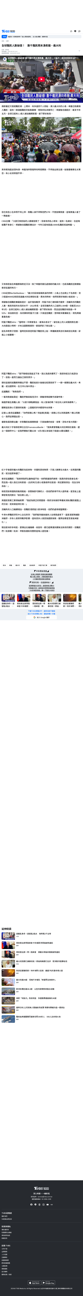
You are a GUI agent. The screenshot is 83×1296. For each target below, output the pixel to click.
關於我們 (4, 1216)
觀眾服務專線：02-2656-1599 (41, 1199)
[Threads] (39, 1205)
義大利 (17, 565)
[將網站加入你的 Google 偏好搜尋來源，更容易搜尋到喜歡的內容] (41, 617)
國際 (7, 41)
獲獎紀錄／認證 (7, 1274)
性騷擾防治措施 (7, 1232)
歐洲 (4, 565)
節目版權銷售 (6, 1263)
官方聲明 (4, 1272)
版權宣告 (4, 1238)
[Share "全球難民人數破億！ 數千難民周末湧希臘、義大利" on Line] (75, 31)
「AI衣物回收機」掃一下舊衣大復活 (41, 590)
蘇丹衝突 (53, 565)
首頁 (3, 41)
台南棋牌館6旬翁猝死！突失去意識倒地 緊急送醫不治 (25, 37)
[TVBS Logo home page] (8, 31)
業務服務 (4, 1269)
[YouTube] (48, 1205)
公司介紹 (4, 1249)
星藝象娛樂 (5, 1260)
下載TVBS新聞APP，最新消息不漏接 (41, 611)
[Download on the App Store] (34, 1282)
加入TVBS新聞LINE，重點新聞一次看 (41, 614)
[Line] (35, 1205)
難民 (24, 565)
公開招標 (4, 1266)
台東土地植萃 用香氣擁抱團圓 (41, 574)
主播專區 (4, 1257)
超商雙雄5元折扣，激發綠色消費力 (41, 585)
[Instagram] (44, 1205)
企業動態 (4, 1252)
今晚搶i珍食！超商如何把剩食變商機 (41, 588)
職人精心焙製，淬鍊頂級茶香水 (41, 576)
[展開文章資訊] (79, 51)
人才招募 (4, 1254)
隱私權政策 (5, 1230)
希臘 (10, 565)
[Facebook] (31, 1205)
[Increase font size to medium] (71, 31)
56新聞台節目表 (7, 1219)
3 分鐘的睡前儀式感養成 (41, 579)
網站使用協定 (6, 1235)
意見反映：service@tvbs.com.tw (41, 1197)
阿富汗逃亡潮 (43, 565)
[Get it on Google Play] (48, 1282)
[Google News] (52, 1205)
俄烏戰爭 (32, 565)
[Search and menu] (79, 31)
